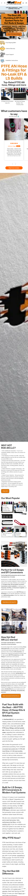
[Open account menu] (23, 2)
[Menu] (1, 3)
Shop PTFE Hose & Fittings (14, 34)
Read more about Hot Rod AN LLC (11, 695)
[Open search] (4, 2)
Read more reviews (14, 168)
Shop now (5, 491)
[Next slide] (25, 96)
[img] (14, 143)
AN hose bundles (17, 751)
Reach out (21, 893)
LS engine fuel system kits (10, 749)
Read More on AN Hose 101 (9, 602)
